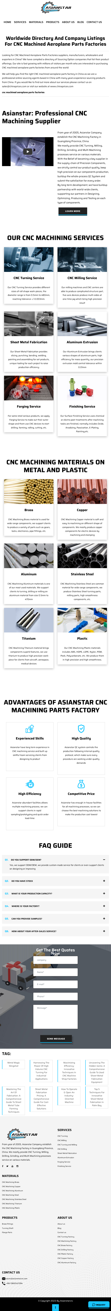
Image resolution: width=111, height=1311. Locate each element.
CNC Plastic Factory (65, 1253)
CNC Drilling (62, 1149)
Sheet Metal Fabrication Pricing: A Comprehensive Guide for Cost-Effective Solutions (41, 1098)
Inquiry (100, 1305)
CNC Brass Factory (65, 1245)
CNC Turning (63, 1136)
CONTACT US (94, 22)
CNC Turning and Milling (67, 1144)
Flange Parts (7, 1232)
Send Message (56, 1038)
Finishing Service (82, 406)
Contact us (62, 1232)
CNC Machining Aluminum (12, 1190)
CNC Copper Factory (66, 1258)
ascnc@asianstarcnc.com (16, 1278)
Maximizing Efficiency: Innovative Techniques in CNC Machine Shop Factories (69, 1071)
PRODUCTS (52, 22)
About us (61, 1223)
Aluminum (29, 574)
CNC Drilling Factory (66, 1249)
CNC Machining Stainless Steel (14, 1199)
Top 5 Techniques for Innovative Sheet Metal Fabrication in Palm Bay (97, 1097)
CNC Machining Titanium (12, 1203)
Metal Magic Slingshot (13, 1064)
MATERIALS (36, 22)
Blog (59, 1228)
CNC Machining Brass (10, 1182)
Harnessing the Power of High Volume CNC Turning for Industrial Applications (41, 1071)
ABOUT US (68, 22)
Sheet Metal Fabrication (28, 342)
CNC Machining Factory (67, 1241)
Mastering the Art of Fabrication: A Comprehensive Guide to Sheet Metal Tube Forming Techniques (13, 1100)
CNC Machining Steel (10, 1195)
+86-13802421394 (14, 1283)
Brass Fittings (7, 1223)
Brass (29, 510)
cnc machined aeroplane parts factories (23, 92)
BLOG (80, 22)
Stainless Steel (82, 574)
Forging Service (29, 406)
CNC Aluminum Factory (67, 1262)
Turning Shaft (7, 1228)
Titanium (29, 638)
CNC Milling (62, 1140)
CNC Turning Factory (66, 1236)
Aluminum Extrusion (82, 342)
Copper (82, 510)
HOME (7, 22)
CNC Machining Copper (11, 1186)
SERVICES (20, 22)
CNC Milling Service (82, 278)
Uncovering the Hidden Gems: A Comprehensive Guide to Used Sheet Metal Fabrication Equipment (97, 1072)
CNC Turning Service (29, 278)
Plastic (82, 638)
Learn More (72, 211)
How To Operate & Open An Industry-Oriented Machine (69, 1095)
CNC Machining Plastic (11, 1208)
